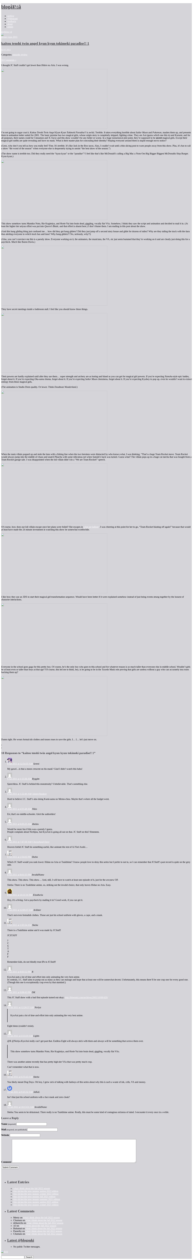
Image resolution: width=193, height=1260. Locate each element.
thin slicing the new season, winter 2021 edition (36, 1204)
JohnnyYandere (39, 794)
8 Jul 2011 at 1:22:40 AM (19, 794)
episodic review (20, 54)
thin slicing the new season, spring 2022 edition (35, 1191)
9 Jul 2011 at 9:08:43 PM (19, 992)
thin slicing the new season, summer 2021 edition (36, 1199)
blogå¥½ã (11, 6)
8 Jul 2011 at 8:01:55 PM (19, 874)
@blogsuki (12, 18)
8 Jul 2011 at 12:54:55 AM (20, 763)
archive (10, 16)
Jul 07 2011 (6, 50)
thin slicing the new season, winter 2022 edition (36, 1194)
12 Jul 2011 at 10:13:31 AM (20, 1107)
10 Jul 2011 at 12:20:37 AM (20, 1007)
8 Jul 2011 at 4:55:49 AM (19, 809)
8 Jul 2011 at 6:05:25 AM (19, 824)
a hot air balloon (91, 527)
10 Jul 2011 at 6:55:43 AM (20, 1077)
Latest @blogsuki (20, 1240)
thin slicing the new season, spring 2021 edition (35, 1202)
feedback (11, 21)
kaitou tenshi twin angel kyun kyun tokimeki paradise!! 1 (45, 43)
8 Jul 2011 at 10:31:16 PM (19, 895)
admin (10, 26)
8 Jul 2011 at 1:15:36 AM (19, 779)
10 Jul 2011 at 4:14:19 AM (20, 1036)
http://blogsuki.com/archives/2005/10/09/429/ (86, 997)
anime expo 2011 (9, 37)
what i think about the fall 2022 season (31, 1188)
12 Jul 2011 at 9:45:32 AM (20, 1092)
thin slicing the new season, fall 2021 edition (34, 1196)
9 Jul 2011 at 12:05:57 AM (20, 910)
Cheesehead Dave (40, 842)
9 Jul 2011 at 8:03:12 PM (19, 972)
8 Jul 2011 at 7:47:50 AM (19, 842)
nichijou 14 (6, 32)
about (10, 24)
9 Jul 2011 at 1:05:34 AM (19, 925)
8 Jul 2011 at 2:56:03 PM (19, 857)
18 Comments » (8, 60)
